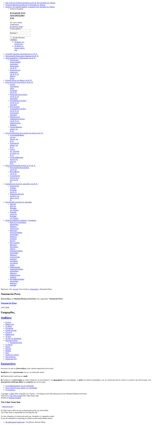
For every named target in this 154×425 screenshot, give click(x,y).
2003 (12, 394)
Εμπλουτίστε (8, 363)
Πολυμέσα (20, 166)
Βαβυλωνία (9, 324)
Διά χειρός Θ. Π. (30, 3)
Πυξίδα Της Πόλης (12, 355)
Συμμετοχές (15, 74)
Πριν (7, 353)
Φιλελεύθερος (10, 357)
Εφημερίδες (19, 97)
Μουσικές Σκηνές (16, 236)
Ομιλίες (16, 129)
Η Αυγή (8, 322)
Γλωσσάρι (17, 138)
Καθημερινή (9, 334)
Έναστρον (14, 145)
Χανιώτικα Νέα (11, 359)
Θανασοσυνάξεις (17, 197)
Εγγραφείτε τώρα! (16, 27)
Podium (8, 351)
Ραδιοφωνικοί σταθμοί (17, 121)
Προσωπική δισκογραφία (15, 64)
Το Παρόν (9, 345)
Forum (14, 215)
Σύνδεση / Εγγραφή (30, 7)
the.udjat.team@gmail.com (14, 422)
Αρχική (21, 54)
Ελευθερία (9, 328)
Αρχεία (15, 179)
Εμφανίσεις (21, 184)
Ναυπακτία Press (9, 303)
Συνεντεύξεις (19, 82)
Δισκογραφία (20, 58)
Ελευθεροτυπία (10, 330)
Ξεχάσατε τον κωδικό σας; (19, 43)
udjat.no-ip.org (7, 407)
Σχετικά (19, 386)
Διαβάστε (6, 317)
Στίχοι (18, 80)
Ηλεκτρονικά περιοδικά (18, 111)
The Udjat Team (15, 396)
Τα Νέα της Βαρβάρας (13, 339)
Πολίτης (8, 349)
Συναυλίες (14, 189)
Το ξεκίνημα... (10, 390)
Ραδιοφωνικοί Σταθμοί (16, 272)
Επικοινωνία (25, 5)
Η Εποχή (8, 332)
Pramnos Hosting (15, 398)
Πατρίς (7, 347)
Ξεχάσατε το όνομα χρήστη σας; (19, 48)
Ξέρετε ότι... (14, 152)
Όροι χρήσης (21, 388)
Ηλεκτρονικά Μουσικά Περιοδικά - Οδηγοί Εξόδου (16, 254)
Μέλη (14, 207)
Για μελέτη (24, 133)
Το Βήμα (8, 326)
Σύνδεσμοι (20, 220)
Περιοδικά (18, 103)
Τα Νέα (8, 336)
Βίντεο (14, 173)
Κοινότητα (18, 202)
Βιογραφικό (22, 56)
